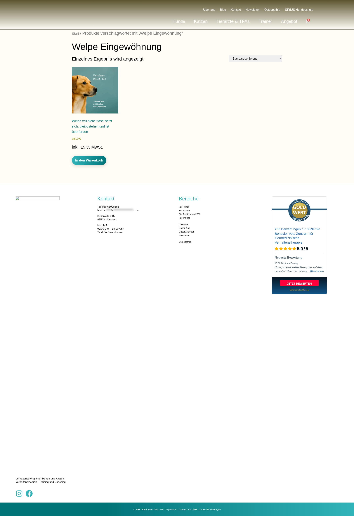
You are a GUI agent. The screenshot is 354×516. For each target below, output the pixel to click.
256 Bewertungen (288, 229)
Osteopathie (272, 9)
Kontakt (236, 9)
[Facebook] (29, 493)
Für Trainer (184, 218)
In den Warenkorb (89, 160)
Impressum (171, 509)
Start (75, 33)
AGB (195, 509)
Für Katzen (184, 210)
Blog (223, 9)
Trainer (265, 21)
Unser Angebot (186, 232)
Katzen (201, 21)
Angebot (289, 21)
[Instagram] (19, 493)
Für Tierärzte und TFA (189, 214)
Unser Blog (184, 228)
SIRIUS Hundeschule (299, 9)
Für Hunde (184, 207)
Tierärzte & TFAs (233, 21)
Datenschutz (185, 509)
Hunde (178, 21)
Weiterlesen (317, 271)
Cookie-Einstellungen (210, 509)
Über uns (209, 9)
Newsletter (253, 9)
